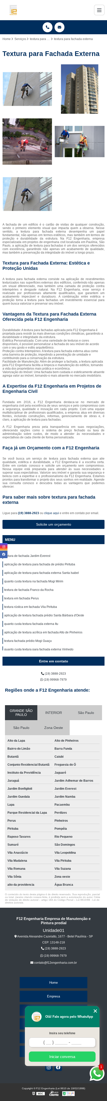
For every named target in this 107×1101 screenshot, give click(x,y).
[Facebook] (58, 1067)
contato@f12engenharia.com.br (55, 962)
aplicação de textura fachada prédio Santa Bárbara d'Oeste (44, 615)
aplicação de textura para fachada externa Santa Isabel (41, 573)
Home (53, 982)
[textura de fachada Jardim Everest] (27, 89)
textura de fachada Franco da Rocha (29, 590)
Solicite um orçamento (53, 524)
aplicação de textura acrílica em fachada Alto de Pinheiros (43, 632)
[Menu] (99, 10)
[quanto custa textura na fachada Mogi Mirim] (80, 142)
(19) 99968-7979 (55, 679)
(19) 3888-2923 (29, 513)
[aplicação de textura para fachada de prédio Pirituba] (80, 89)
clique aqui (51, 513)
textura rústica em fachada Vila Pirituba (30, 607)
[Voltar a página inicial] (13, 10)
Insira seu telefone (62, 1033)
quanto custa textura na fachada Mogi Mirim (33, 581)
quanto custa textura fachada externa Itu (31, 624)
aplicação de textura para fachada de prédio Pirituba (39, 564)
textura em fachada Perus (21, 598)
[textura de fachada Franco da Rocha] (27, 194)
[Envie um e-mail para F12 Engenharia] (59, 27)
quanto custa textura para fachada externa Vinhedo (38, 649)
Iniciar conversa (62, 1056)
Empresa (53, 996)
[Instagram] (49, 1067)
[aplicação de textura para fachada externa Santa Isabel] (27, 142)
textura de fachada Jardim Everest (27, 556)
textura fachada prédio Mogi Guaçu (28, 641)
